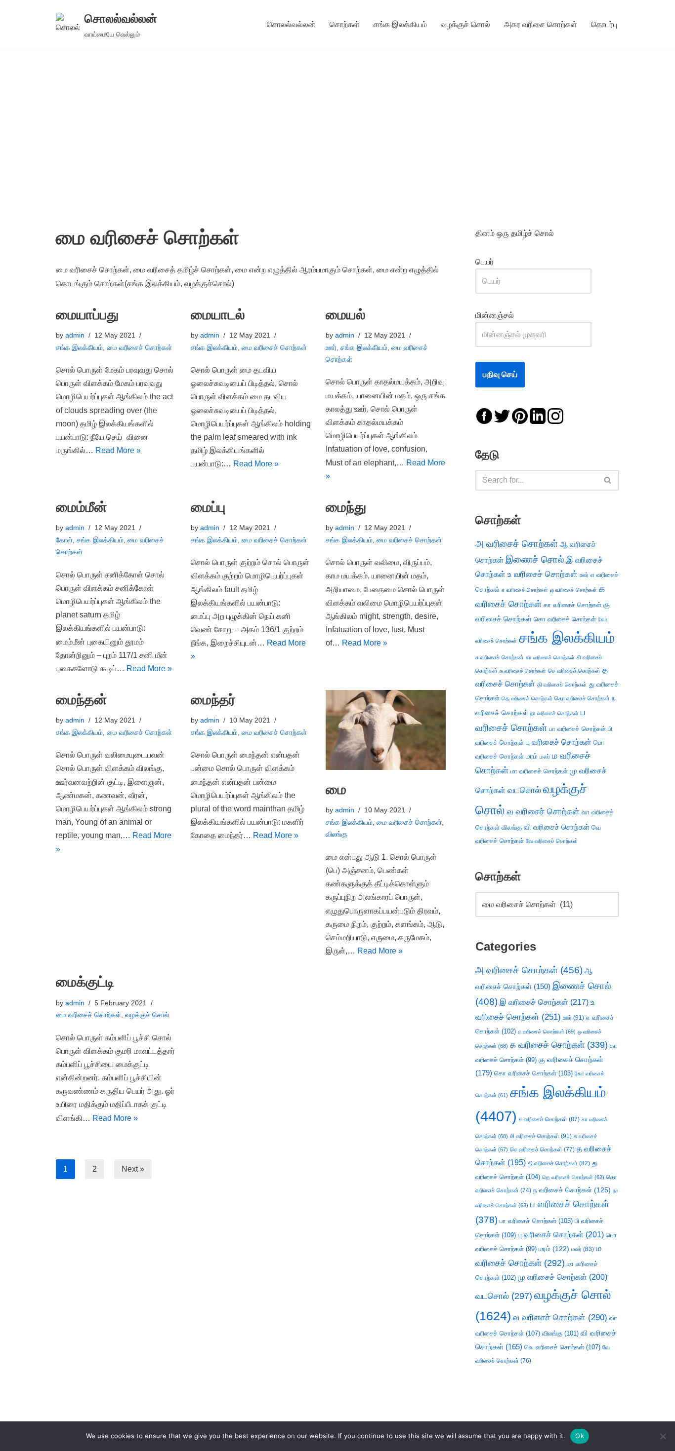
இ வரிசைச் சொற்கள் (544, 1001)
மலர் (545, 756)
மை (336, 789)
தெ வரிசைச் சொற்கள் (527, 698)
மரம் (532, 756)
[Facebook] (484, 415)
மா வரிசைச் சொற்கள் (539, 771)
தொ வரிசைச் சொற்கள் (582, 698)
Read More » (118, 450)
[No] (663, 1436)
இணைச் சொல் (535, 559)
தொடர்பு (604, 24)
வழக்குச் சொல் (465, 24)
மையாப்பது (87, 314)
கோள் (64, 540)
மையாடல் (218, 314)
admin (74, 335)
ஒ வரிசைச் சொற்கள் (573, 590)
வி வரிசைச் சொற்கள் (557, 827)
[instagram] (555, 415)
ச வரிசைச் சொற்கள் (499, 657)
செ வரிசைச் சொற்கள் (574, 670)
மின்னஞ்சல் (495, 315)
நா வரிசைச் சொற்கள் (554, 713)
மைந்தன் (81, 699)
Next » (133, 1169)
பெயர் (494, 262)
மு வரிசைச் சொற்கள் (562, 1277)
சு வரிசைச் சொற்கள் (523, 671)
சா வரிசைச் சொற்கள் (550, 657)
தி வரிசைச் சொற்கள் (562, 684)
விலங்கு (336, 834)
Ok (579, 1436)
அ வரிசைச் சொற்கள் (516, 543)
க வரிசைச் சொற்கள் (559, 1045)
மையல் (346, 314)
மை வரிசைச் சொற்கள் (139, 347)
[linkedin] (538, 415)
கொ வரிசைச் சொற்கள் (565, 619)
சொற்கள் (345, 24)
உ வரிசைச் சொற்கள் (542, 574)
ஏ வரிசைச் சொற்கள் (525, 590)
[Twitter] (502, 415)
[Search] (608, 480)
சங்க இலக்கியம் (400, 24)
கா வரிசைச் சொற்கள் (572, 605)
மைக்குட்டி (85, 982)
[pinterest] (520, 415)
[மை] (386, 730)
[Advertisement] (337, 123)
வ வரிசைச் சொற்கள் (543, 811)
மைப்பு (208, 507)
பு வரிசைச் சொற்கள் (558, 742)
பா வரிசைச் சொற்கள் (577, 728)
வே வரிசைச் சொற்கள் (552, 841)
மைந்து (346, 507)
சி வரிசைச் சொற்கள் (541, 1136)
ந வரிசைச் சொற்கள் (572, 1190)
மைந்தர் (213, 699)
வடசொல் (524, 790)
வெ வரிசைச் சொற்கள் (562, 1347)
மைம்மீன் (81, 507)
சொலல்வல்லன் (291, 24)
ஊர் (331, 347)
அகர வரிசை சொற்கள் (540, 24)
